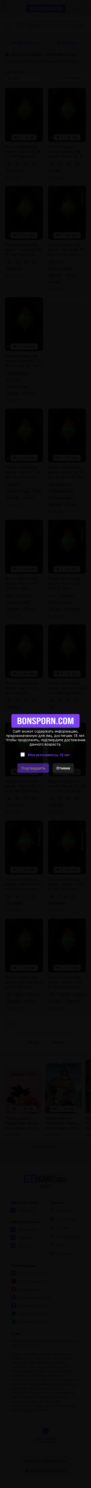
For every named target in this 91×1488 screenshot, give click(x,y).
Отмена (63, 768)
